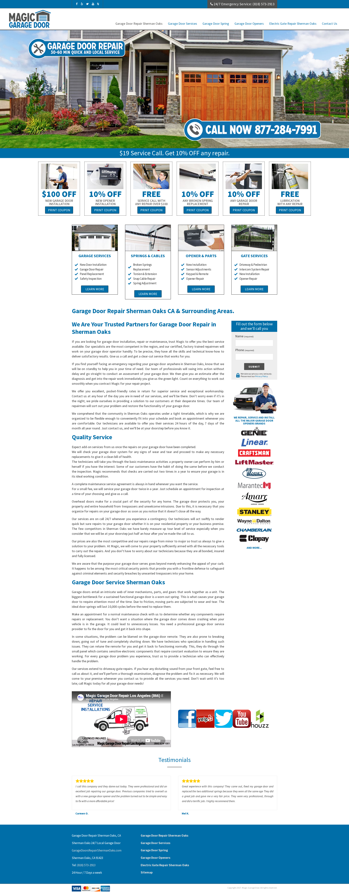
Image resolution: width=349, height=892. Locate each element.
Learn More (94, 289)
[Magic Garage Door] (30, 19)
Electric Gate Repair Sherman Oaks (292, 23)
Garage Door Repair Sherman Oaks (139, 23)
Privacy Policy (261, 376)
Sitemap (147, 872)
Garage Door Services (182, 23)
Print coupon (59, 210)
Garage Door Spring (215, 23)
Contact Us (329, 23)
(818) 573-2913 (86, 865)
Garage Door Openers (249, 23)
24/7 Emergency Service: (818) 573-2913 (244, 4)
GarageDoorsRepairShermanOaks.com (96, 850)
